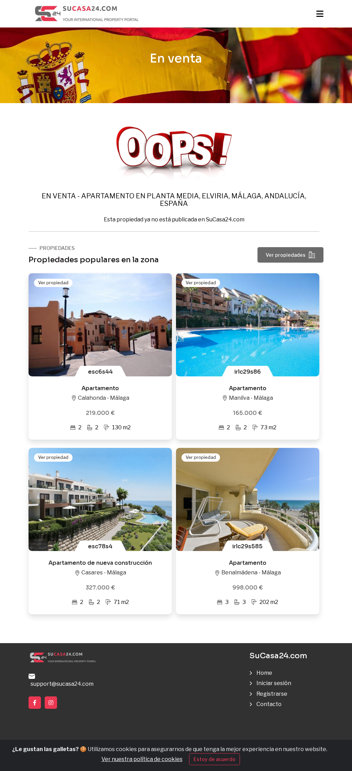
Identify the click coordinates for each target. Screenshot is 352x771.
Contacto (269, 704)
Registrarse (271, 694)
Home (264, 673)
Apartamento (100, 388)
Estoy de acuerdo (214, 759)
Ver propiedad (53, 282)
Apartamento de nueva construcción (100, 563)
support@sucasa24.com (61, 684)
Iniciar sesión (273, 683)
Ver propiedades (286, 255)
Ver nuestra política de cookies (142, 759)
